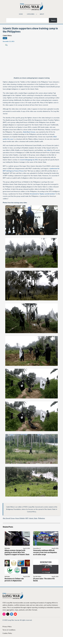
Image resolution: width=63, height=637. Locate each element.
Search (53, 20)
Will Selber (7, 548)
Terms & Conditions (9, 630)
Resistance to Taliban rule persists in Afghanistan (14, 580)
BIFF (26, 518)
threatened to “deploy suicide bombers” (43, 194)
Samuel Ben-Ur (37, 548)
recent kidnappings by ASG (29, 160)
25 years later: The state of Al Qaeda (44, 580)
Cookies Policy (7, 633)
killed (48, 150)
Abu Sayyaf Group (9, 518)
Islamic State (33, 518)
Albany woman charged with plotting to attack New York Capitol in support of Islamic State (17, 552)
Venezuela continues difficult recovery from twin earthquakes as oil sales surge (45, 552)
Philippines (41, 518)
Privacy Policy (7, 627)
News (4, 38)
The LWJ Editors (37, 576)
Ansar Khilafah (20, 518)
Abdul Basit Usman (29, 132)
